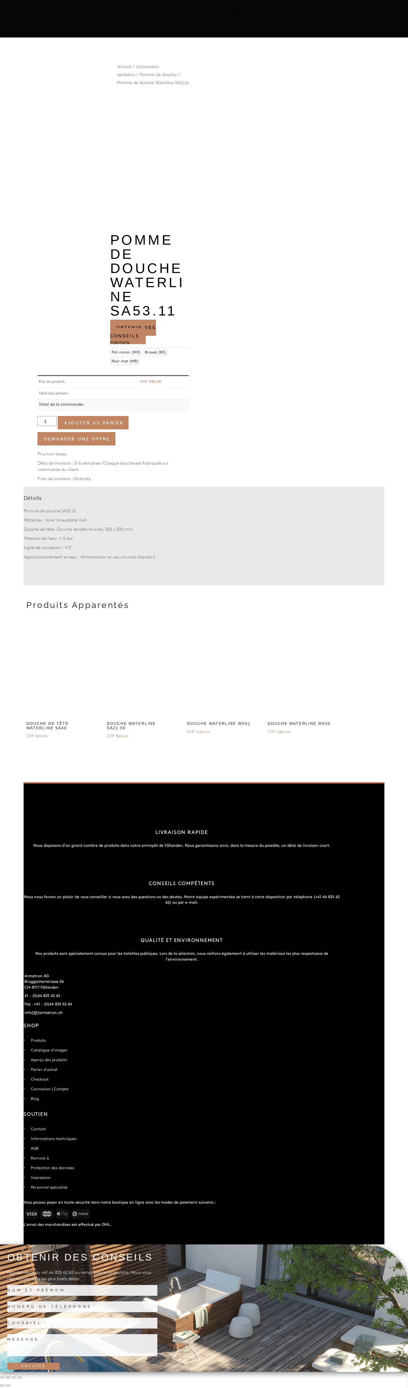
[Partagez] (14, 1377)
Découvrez (38, 747)
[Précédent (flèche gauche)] (2, 1385)
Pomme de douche (158, 74)
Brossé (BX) (155, 352)
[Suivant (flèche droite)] (8, 1385)
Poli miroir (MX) (126, 352)
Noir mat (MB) (125, 361)
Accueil (124, 66)
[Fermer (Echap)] (19, 1377)
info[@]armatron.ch (43, 1012)
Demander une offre (77, 439)
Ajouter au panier (94, 423)
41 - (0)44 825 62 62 (42, 996)
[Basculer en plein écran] (8, 1377)
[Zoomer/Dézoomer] (2, 1377)
